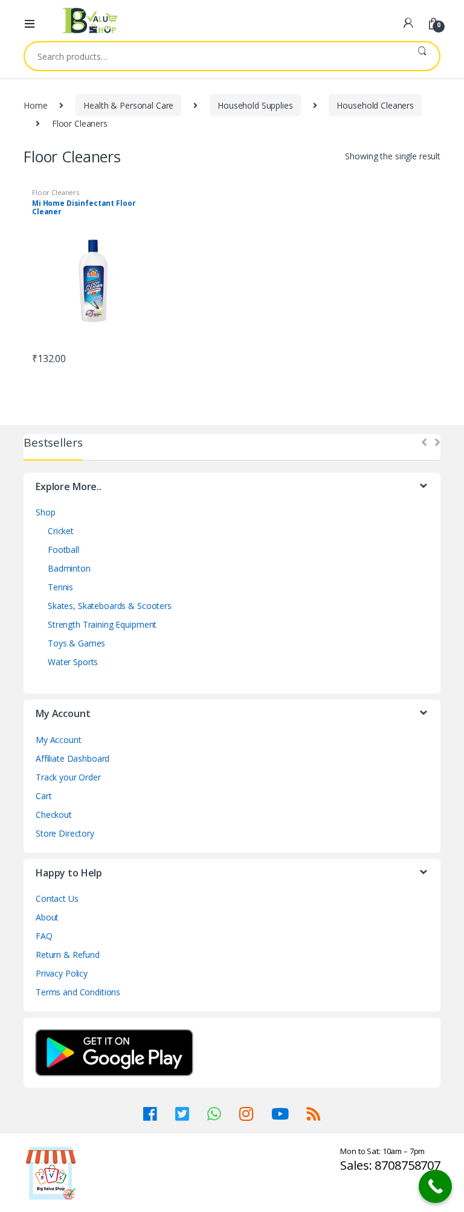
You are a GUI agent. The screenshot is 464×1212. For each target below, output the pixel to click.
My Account (59, 739)
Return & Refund (68, 954)
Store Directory (65, 833)
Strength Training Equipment (102, 624)
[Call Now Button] (435, 1186)
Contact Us (57, 898)
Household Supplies (255, 105)
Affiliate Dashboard (72, 758)
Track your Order (68, 777)
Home (35, 105)
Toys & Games (76, 643)
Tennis (60, 587)
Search (422, 56)
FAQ (44, 936)
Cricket (61, 531)
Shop (45, 512)
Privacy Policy (62, 973)
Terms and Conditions (78, 992)
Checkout (54, 814)
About (47, 917)
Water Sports (73, 662)
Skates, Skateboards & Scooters (110, 605)
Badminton (69, 568)
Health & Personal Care (128, 105)
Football (63, 549)
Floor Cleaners (55, 192)
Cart (43, 796)
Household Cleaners (375, 105)
